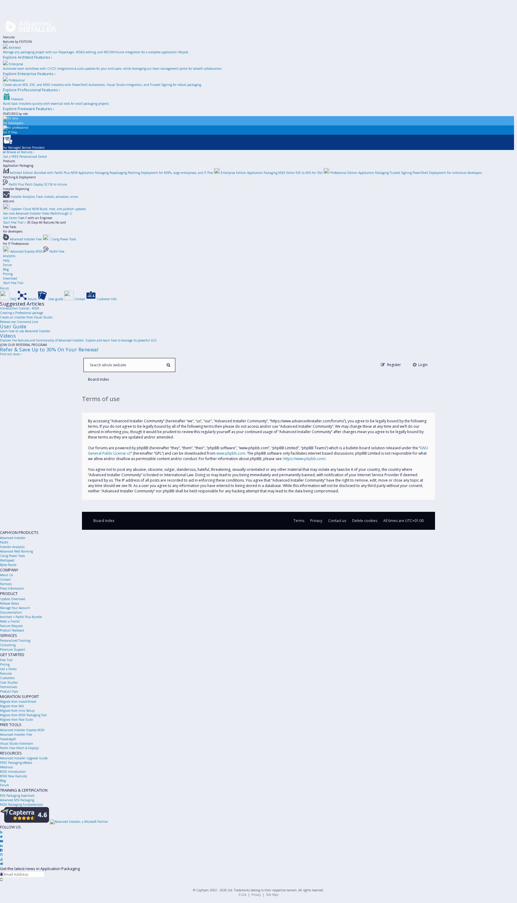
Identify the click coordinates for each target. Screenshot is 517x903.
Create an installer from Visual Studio (26, 317)
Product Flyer (9, 691)
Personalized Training (15, 640)
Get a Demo (8, 669)
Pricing (8, 274)
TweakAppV (8, 739)
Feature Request (11, 626)
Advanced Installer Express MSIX (22, 730)
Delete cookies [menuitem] (364, 520)
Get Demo (10, 218)
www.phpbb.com (230, 453)
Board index (103, 520)
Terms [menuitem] (299, 520)
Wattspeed (7, 560)
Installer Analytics (12, 547)
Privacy (256, 895)
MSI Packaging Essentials (17, 795)
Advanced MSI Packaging (17, 800)
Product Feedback (12, 630)
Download (10, 278)
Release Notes (9, 603)
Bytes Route (8, 565)
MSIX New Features (13, 776)
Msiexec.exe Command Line (19, 322)
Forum (7, 265)
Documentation (11, 612)
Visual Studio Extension (16, 743)
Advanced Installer (12, 538)
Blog (6, 269)
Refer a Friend (9, 621)
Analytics (9, 256)
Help (6, 260)
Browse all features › (20, 152)
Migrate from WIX (12, 706)
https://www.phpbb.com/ (304, 458)
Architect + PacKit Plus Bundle (21, 617)
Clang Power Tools (12, 556)
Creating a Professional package (21, 313)
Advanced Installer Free (16, 734)
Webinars (6, 767)
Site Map (272, 895)
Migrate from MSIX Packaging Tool (23, 715)
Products (9, 161)
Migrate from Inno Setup (17, 710)
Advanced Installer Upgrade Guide (24, 758)
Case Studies (9, 682)
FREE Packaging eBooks (16, 763)
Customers (7, 678)
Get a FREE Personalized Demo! (25, 156)
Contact (5, 579)
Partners (6, 584)
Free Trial (6, 660)
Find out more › (11, 354)
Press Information (12, 588)
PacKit (4, 542)
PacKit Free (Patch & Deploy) (19, 748)
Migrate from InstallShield (18, 701)
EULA (242, 895)
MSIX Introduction (13, 772)
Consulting (8, 645)
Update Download (12, 599)
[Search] (168, 365)
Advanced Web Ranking (16, 551)
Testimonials (8, 687)
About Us (6, 575)
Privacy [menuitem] (316, 520)
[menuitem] (420, 364)
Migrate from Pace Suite (16, 719)
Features (9, 37)
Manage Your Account (15, 608)
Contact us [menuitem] (337, 520)
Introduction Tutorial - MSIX (19, 308)
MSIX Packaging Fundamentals (21, 804)
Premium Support (12, 649)
